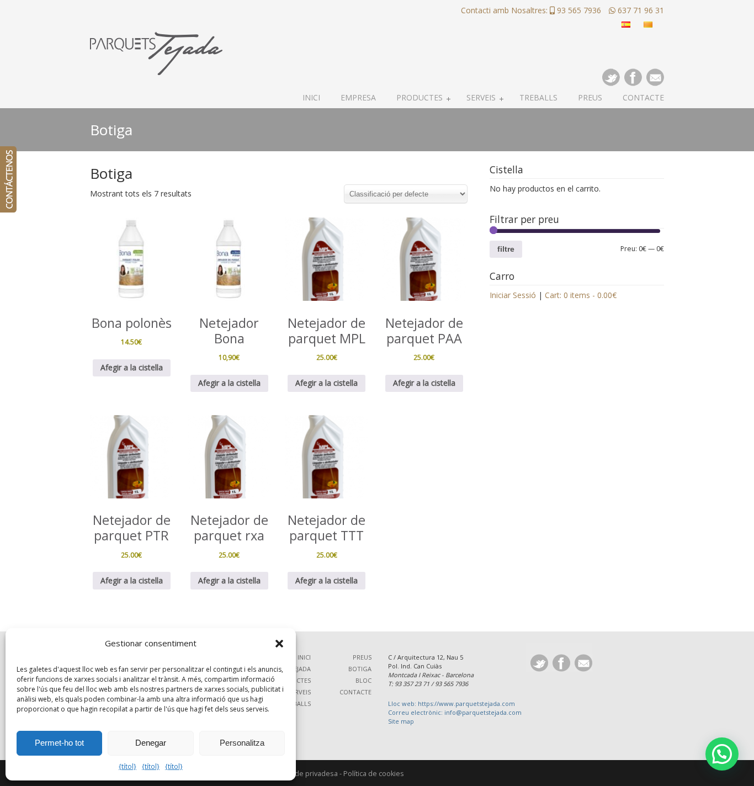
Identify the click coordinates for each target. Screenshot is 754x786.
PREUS (362, 657)
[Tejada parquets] (156, 39)
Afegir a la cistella (131, 367)
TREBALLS (296, 703)
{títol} (127, 766)
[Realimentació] (8, 179)
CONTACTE (355, 692)
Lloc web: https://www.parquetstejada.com (451, 703)
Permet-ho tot (59, 742)
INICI (304, 657)
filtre (505, 249)
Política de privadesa (304, 773)
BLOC (363, 680)
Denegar (150, 742)
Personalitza (242, 742)
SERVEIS (299, 692)
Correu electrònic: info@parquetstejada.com (455, 712)
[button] (279, 643)
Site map (401, 721)
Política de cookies (373, 773)
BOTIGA (359, 669)
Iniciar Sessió (513, 295)
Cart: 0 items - (581, 295)
